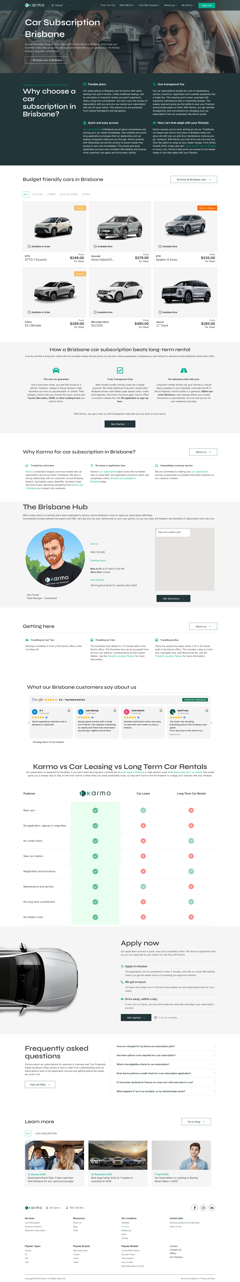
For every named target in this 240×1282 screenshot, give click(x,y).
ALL (26, 194)
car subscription (108, 471)
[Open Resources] (176, 5)
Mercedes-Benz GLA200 (133, 1266)
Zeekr (75, 1262)
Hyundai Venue (128, 1254)
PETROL (86, 194)
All (28, 1133)
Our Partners (176, 1257)
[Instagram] (203, 1208)
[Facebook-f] (195, 1208)
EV (26, 1254)
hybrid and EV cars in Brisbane (200, 146)
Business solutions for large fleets (185, 1222)
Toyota (76, 1254)
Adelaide (125, 1222)
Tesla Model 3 (128, 1258)
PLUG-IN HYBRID (69, 194)
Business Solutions (33, 1226)
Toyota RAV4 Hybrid (130, 1250)
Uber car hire (176, 1226)
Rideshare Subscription (35, 1230)
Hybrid (28, 1250)
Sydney (125, 1238)
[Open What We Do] (133, 5)
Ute (26, 1258)
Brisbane (125, 1226)
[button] (211, 723)
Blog (75, 1226)
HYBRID (51, 194)
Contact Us (175, 1249)
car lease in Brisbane (133, 772)
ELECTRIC (37, 194)
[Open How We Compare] (159, 5)
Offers (173, 1253)
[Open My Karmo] (193, 5)
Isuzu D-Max (127, 1262)
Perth (124, 1234)
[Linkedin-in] (212, 1208)
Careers (174, 1246)
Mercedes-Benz (80, 1250)
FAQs (75, 1230)
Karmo (29, 471)
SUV (27, 1262)
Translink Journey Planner (121, 656)
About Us (77, 1222)
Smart (76, 1258)
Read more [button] (129, 734)
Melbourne (126, 1230)
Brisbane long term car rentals (186, 772)
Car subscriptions (92, 129)
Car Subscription (46, 1133)
